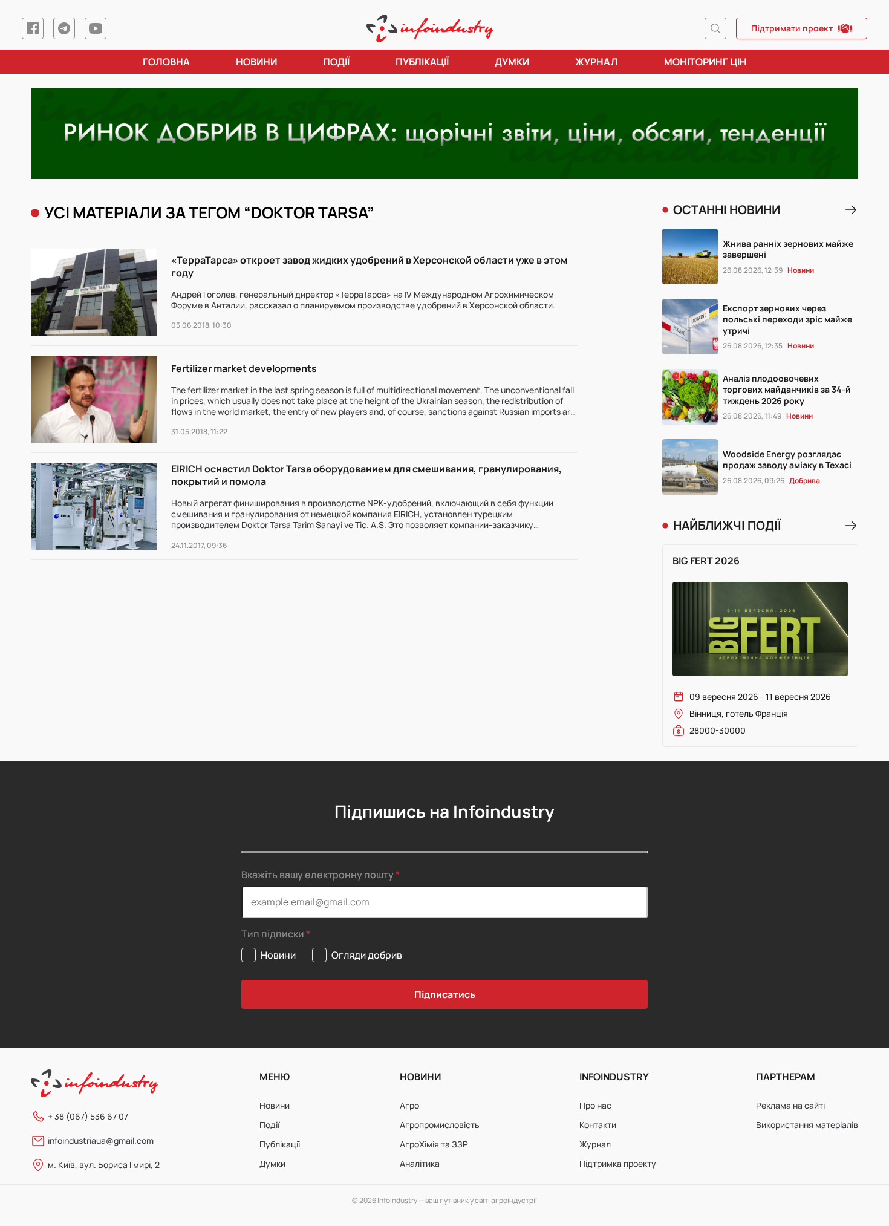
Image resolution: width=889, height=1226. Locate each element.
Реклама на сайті (790, 1105)
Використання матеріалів (807, 1124)
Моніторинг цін (705, 61)
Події (336, 61)
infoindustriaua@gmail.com (101, 1140)
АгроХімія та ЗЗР (434, 1144)
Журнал (596, 61)
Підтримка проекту (617, 1163)
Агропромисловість (440, 1124)
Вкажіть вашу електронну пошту (317, 874)
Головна (166, 61)
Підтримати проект (792, 28)
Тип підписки (272, 934)
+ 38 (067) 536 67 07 (88, 1116)
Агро (409, 1105)
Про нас (595, 1105)
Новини (256, 61)
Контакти (597, 1124)
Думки (512, 61)
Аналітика (420, 1163)
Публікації (422, 61)
